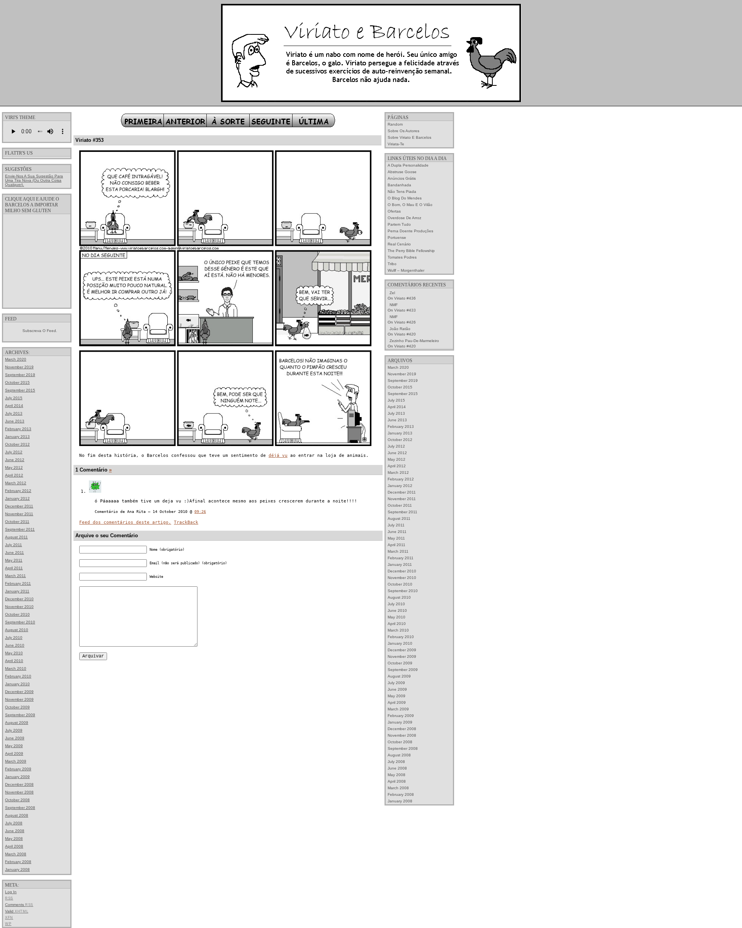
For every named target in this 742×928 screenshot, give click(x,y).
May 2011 (13, 560)
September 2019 (20, 375)
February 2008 (18, 862)
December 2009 (19, 692)
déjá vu (278, 455)
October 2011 (17, 521)
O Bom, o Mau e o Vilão (410, 205)
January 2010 (17, 684)
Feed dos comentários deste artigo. (125, 522)
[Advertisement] (37, 260)
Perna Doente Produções (410, 231)
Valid (16, 911)
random (395, 124)
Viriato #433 (405, 310)
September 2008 (20, 807)
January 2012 (17, 498)
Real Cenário (399, 244)
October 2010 (17, 614)
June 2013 (14, 421)
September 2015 (20, 390)
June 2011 (14, 552)
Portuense (397, 237)
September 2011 (20, 529)
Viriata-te (396, 144)
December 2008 (19, 784)
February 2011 (18, 583)
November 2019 (19, 367)
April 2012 (14, 475)
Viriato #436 (405, 298)
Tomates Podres (402, 257)
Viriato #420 (405, 334)
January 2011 (17, 591)
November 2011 (19, 514)
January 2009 (17, 777)
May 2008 (14, 838)
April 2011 (14, 568)
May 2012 (14, 467)
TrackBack (186, 522)
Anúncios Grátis (402, 178)
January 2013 (17, 436)
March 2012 (15, 483)
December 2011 (19, 506)
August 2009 (16, 722)
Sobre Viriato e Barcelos (409, 137)
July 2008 (13, 823)
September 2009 (20, 715)
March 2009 (15, 761)
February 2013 (18, 429)
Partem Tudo (399, 224)
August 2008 (16, 815)
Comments (19, 904)
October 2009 (17, 707)
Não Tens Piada (402, 191)
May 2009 (14, 746)
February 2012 (18, 491)
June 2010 (14, 645)
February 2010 (18, 676)
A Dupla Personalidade (408, 165)
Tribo (392, 264)
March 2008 (15, 854)
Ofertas (394, 211)
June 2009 (14, 738)
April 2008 (14, 846)
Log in (11, 892)
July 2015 (13, 398)
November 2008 (19, 792)
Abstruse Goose (402, 172)
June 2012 (14, 460)
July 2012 (13, 452)
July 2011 (13, 545)
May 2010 (14, 653)
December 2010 (19, 599)
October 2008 (17, 800)
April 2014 (14, 406)
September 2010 (20, 622)
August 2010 (16, 630)
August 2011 (16, 537)
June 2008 (14, 831)
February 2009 (18, 769)
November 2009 (19, 699)
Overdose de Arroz (404, 218)
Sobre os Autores (403, 131)
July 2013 (13, 413)
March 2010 (15, 668)
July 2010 (13, 637)
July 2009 (13, 730)
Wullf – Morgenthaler (406, 270)
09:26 (200, 511)
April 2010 (14, 661)
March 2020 (15, 359)
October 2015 (17, 382)
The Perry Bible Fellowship (411, 251)
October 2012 (17, 444)
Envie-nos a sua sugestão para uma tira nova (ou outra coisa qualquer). (34, 180)
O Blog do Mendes (405, 198)
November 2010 (19, 606)
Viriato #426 (405, 322)
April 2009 (14, 753)
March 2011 (15, 576)
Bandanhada (399, 185)
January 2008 (17, 869)
